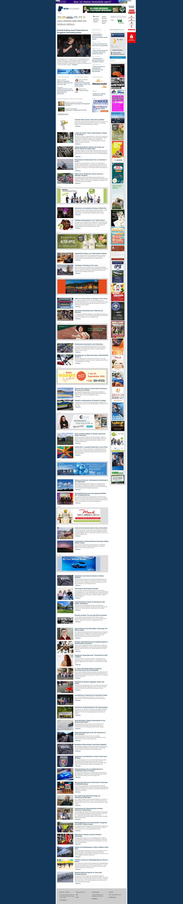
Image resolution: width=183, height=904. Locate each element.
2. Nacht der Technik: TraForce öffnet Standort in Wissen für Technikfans (91, 133)
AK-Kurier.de (96, 18)
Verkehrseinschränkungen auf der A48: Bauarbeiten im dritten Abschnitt (90, 733)
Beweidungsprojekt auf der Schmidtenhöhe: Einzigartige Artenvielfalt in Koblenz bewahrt (91, 823)
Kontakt (103, 23)
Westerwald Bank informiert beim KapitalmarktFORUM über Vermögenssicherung (90, 494)
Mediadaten (104, 18)
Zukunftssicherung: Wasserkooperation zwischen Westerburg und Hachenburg (89, 809)
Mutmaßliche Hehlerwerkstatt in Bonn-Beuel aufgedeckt (90, 744)
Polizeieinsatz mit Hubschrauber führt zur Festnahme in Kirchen (98, 60)
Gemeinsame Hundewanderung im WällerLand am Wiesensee (89, 311)
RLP (84, 16)
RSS (77, 894)
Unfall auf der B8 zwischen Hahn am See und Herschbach (91, 528)
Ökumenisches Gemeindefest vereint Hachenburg (89, 344)
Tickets (112, 20)
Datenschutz (104, 20)
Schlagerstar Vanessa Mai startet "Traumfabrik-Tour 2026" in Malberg (91, 656)
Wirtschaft (70, 16)
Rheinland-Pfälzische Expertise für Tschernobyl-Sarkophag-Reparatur (88, 873)
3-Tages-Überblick (117, 50)
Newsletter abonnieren (98, 95)
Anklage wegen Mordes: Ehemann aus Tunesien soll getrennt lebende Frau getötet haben (89, 148)
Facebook (97, 16)
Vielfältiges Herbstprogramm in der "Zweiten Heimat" (90, 220)
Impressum (104, 21)
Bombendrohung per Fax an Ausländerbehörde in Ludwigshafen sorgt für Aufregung (89, 770)
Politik (64, 16)
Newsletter (95, 21)
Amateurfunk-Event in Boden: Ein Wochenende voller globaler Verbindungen (90, 602)
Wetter (84, 20)
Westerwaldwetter (117, 52)
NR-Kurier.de (96, 20)
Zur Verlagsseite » (63, 900)
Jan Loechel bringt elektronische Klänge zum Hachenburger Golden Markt (87, 796)
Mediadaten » (95, 898)
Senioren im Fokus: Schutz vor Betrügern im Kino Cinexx (91, 298)
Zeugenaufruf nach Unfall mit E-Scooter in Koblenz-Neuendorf (89, 576)
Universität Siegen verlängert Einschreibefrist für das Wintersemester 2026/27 (90, 721)
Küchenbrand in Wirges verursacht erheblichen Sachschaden (88, 835)
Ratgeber (74, 20)
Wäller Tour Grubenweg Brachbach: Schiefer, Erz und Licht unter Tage (64, 82)
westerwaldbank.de (117, 57)
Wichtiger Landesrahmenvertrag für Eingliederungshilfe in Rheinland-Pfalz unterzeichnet (91, 642)
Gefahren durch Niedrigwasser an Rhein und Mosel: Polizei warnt (91, 848)
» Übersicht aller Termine (63, 114)
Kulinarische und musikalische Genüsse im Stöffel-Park (90, 208)
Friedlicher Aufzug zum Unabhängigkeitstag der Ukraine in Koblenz (91, 860)
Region (59, 16)
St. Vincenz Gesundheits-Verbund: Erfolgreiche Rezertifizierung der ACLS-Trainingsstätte (88, 669)
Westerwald (61, 23)
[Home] (58, 12)
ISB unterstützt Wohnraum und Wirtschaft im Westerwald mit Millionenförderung (91, 783)
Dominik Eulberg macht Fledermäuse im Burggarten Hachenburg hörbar (72, 31)
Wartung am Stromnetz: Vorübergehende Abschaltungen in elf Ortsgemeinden (91, 481)
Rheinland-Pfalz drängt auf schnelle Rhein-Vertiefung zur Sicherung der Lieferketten (91, 389)
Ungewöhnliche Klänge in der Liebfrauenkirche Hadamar (91, 253)
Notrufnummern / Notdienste (99, 93)
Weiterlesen (74, 64)
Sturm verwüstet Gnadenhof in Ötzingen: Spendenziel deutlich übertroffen (100, 52)
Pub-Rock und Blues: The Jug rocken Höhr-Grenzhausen (91, 615)
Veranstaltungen (67, 20)
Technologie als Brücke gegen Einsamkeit (86, 588)
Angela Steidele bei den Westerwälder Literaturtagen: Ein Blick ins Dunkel (91, 629)
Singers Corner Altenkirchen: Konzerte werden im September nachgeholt (89, 174)
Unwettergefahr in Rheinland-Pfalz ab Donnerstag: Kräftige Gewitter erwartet (91, 542)
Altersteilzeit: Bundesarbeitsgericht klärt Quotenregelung (91, 707)
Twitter (77, 897)
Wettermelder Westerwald (118, 54)
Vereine (75, 16)
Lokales (59, 20)
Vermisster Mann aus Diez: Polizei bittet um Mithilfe (89, 120)
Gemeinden (79, 20)
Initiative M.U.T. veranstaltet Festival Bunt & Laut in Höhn (91, 447)
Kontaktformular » (113, 897)
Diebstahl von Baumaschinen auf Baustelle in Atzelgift (90, 400)
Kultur (80, 16)
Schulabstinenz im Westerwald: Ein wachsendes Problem (91, 695)
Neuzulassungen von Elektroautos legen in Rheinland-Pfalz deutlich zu (91, 356)
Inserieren (104, 16)
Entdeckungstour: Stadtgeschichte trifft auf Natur (76, 110)
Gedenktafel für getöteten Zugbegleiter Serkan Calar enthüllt (89, 682)
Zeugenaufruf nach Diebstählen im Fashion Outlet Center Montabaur (91, 757)
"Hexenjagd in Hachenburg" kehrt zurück (86, 265)
